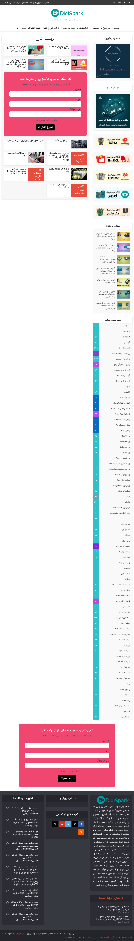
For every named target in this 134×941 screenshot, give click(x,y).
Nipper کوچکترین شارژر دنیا (16, 154)
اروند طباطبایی (32, 831)
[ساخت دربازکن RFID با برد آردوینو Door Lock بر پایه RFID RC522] (122, 247)
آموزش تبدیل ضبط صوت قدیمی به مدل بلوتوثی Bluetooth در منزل (25, 810)
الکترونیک (83, 28)
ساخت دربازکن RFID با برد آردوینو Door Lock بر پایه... (105, 248)
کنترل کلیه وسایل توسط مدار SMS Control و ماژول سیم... (105, 306)
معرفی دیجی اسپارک (94, 937)
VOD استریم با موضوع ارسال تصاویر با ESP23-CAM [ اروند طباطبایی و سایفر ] (112, 918)
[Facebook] (81, 824)
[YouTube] (62, 824)
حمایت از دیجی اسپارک (39, 2)
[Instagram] (75, 824)
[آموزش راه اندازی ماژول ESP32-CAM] (122, 282)
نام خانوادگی (74, 109)
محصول (95, 28)
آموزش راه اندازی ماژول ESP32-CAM (105, 281)
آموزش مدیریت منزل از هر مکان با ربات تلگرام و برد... (105, 236)
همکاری (25, 2)
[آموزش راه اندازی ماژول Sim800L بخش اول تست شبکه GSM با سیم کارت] (122, 270)
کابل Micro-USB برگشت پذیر (58, 170)
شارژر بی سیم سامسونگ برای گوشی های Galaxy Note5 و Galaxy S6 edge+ (59, 157)
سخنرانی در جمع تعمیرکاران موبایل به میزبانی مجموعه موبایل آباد (113, 908)
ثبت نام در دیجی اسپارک (75, 937)
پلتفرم (116, 28)
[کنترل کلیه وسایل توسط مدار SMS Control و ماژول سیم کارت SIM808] (122, 305)
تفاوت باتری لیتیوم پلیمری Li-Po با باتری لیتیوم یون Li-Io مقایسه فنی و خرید (16, 63)
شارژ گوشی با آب (62, 140)
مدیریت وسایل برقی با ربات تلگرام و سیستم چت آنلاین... (106, 294)
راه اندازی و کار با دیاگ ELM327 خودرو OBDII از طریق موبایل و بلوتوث (25, 822)
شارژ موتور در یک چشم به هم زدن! (59, 186)
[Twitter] (68, 824)
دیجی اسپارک (20, 933)
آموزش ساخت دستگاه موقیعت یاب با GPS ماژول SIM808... (106, 259)
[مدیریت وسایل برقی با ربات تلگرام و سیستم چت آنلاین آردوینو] (122, 294)
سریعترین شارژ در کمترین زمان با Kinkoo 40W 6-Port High (16, 171)
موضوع (106, 28)
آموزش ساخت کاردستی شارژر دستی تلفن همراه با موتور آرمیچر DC (16, 49)
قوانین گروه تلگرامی (112, 937)
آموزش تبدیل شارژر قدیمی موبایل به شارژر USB (59, 62)
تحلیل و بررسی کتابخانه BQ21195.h (59, 47)
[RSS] (81, 832)
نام (79, 99)
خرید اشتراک (34, 28)
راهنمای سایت (126, 937)
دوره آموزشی (69, 28)
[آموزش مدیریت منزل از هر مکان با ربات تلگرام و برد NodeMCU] (122, 236)
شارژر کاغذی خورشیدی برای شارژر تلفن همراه (25, 140)
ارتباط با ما (7, 2)
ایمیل (78, 89)
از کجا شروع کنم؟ (51, 28)
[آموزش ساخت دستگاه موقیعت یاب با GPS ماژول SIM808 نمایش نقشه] (122, 259)
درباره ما (16, 2)
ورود (24, 28)
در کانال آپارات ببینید (111, 898)
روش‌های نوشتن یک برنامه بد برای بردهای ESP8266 (24, 834)
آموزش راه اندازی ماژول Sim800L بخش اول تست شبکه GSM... (105, 271)
